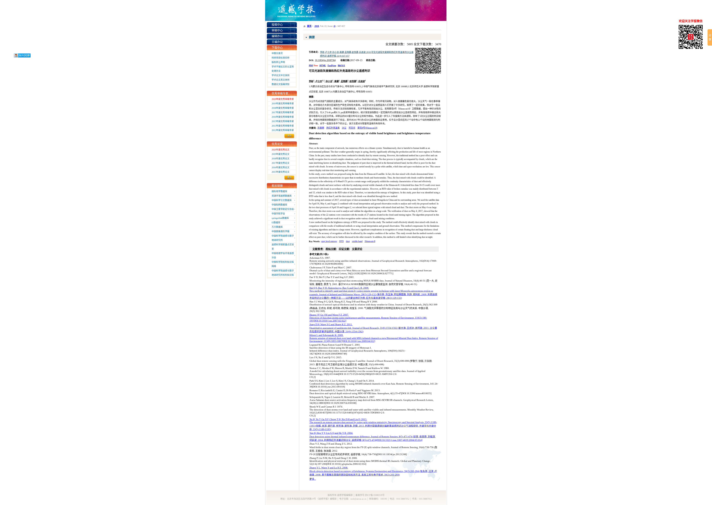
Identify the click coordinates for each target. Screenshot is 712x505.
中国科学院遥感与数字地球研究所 (283, 238)
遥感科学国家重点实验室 (283, 246)
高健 (336, 81)
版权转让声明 (278, 62)
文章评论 (357, 249)
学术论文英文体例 (280, 80)
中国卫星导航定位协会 (283, 209)
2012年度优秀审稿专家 (283, 130)
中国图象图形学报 (280, 231)
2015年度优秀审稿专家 (283, 121)
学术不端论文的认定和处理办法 (283, 68)
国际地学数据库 (279, 191)
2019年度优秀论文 (280, 154)
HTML (322, 65)
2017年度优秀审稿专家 (283, 112)
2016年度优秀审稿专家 (283, 117)
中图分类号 (277, 53)
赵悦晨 (353, 81)
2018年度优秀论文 (280, 158)
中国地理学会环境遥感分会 (283, 255)
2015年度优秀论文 (280, 172)
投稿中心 (277, 24)
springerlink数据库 (280, 218)
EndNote (332, 65)
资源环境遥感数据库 (282, 196)
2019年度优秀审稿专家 (283, 103)
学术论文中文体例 (280, 75)
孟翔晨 (344, 81)
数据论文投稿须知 (280, 84)
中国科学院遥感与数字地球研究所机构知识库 (283, 272)
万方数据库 (277, 227)
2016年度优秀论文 (280, 167)
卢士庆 (318, 81)
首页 (309, 26)
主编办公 (277, 41)
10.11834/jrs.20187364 (325, 60)
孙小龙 (329, 81)
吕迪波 (361, 81)
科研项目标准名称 (280, 58)
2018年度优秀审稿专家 (283, 108)
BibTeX (341, 65)
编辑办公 (277, 36)
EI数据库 (276, 222)
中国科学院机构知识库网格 (283, 264)
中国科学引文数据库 (282, 200)
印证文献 (344, 249)
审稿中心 (277, 30)
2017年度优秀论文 (280, 163)
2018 (316, 26)
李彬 (311, 81)
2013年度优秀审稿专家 (283, 126)
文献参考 (317, 249)
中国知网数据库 (279, 204)
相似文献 (331, 249)
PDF (311, 65)
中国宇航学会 (278, 213)
